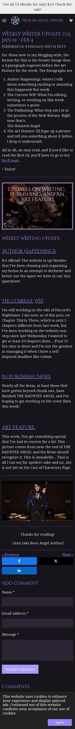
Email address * (15, 613)
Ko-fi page (10, 160)
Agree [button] (59, 722)
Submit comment (20, 669)
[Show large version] (37, 501)
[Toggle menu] (4, 20)
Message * (10, 634)
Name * (8, 592)
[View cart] (71, 20)
